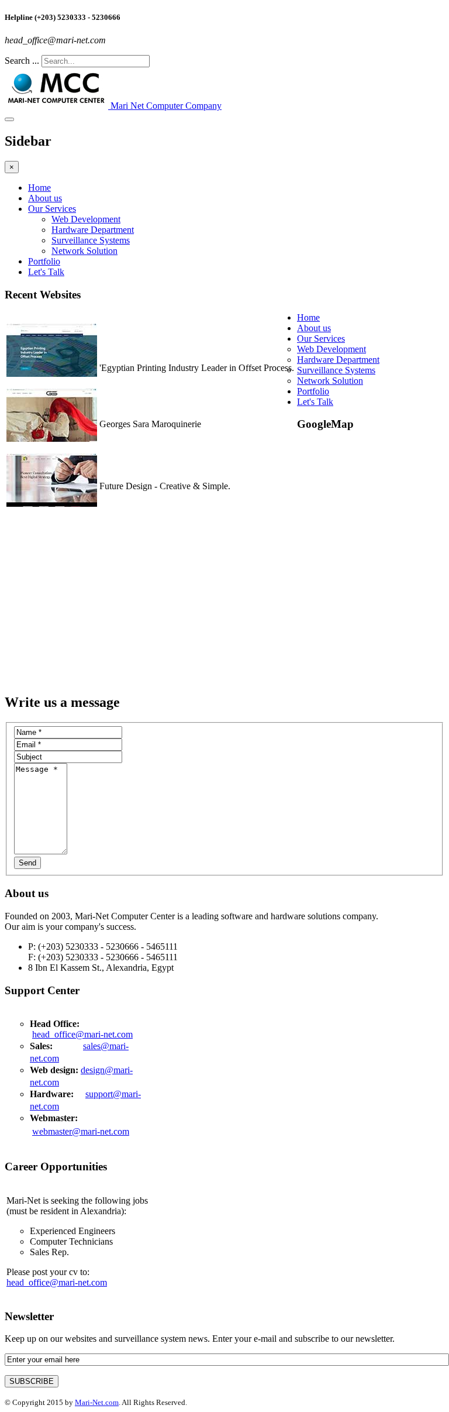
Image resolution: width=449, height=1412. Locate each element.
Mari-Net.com (97, 1402)
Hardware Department (92, 230)
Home (39, 188)
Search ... (22, 61)
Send (27, 862)
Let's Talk (46, 272)
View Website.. (127, 378)
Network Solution (84, 251)
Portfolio (44, 261)
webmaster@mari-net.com (80, 1131)
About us (45, 198)
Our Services (52, 209)
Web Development (85, 219)
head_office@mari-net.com (82, 1034)
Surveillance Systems (90, 240)
